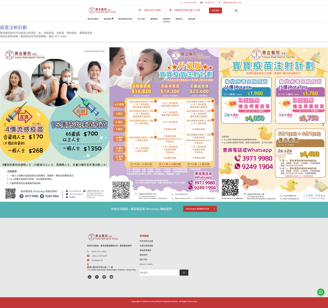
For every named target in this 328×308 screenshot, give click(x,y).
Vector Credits (146, 264)
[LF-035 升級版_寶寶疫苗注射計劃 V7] (164, 124)
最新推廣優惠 (145, 250)
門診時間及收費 (146, 241)
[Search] (184, 273)
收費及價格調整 (146, 245)
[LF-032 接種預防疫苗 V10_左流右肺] (54, 124)
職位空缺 (143, 259)
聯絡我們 (143, 255)
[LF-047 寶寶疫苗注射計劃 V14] (273, 124)
